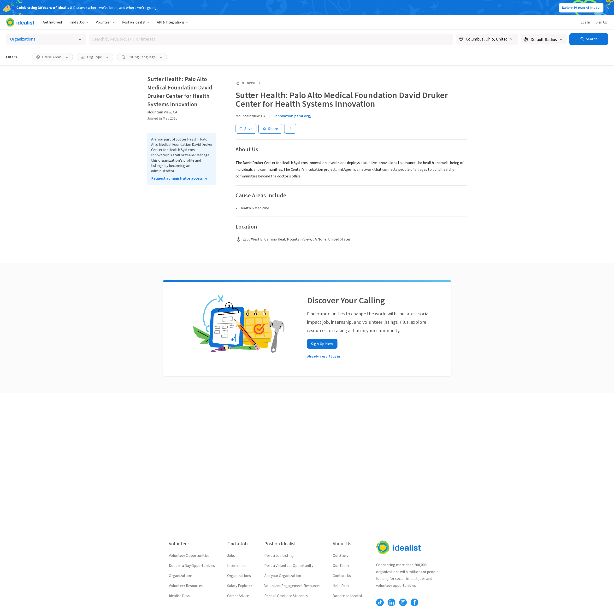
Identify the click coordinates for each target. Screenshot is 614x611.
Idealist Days (179, 596)
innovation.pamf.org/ (293, 116)
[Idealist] (20, 22)
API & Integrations (170, 22)
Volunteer (103, 22)
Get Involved (52, 22)
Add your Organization (282, 575)
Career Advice (238, 596)
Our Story (340, 555)
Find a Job (77, 22)
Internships (236, 565)
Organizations (181, 575)
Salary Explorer (239, 585)
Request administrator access (177, 178)
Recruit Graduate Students (286, 596)
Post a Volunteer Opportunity (288, 565)
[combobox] (271, 39)
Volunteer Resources (186, 585)
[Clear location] (511, 39)
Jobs (231, 555)
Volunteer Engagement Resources (292, 585)
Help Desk (341, 585)
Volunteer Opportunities (189, 555)
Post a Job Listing (279, 555)
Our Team (341, 565)
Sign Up (601, 22)
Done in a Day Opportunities (192, 565)
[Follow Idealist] (380, 602)
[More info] (487, 39)
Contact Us (342, 575)
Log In (585, 22)
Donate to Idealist (348, 596)
